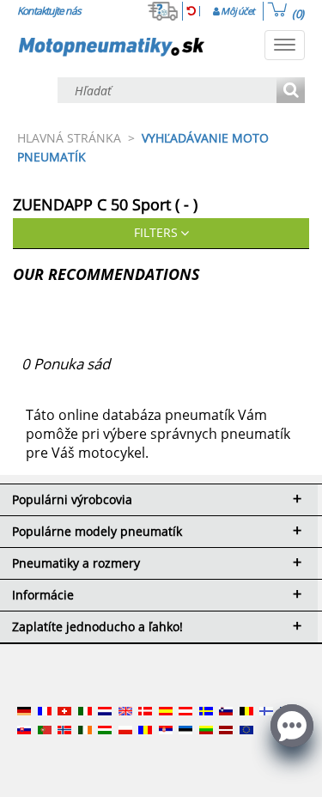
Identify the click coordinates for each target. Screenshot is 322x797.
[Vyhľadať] (290, 91)
